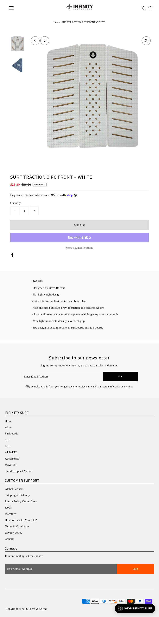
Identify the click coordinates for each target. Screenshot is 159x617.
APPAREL (11, 452)
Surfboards (11, 433)
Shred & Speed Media (18, 471)
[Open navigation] (23, 8)
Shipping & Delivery (17, 495)
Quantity (15, 203)
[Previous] (35, 40)
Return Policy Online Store (21, 501)
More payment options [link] (79, 247)
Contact (9, 538)
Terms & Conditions (17, 526)
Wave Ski (10, 464)
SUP (7, 439)
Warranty (10, 513)
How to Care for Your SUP (21, 520)
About (8, 427)
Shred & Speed (38, 608)
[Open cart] (150, 8)
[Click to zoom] (146, 40)
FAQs (8, 507)
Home (57, 22)
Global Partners (14, 488)
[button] (135, 608)
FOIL (8, 446)
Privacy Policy (13, 532)
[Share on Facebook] (12, 255)
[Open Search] (144, 8)
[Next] (44, 40)
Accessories (12, 458)
